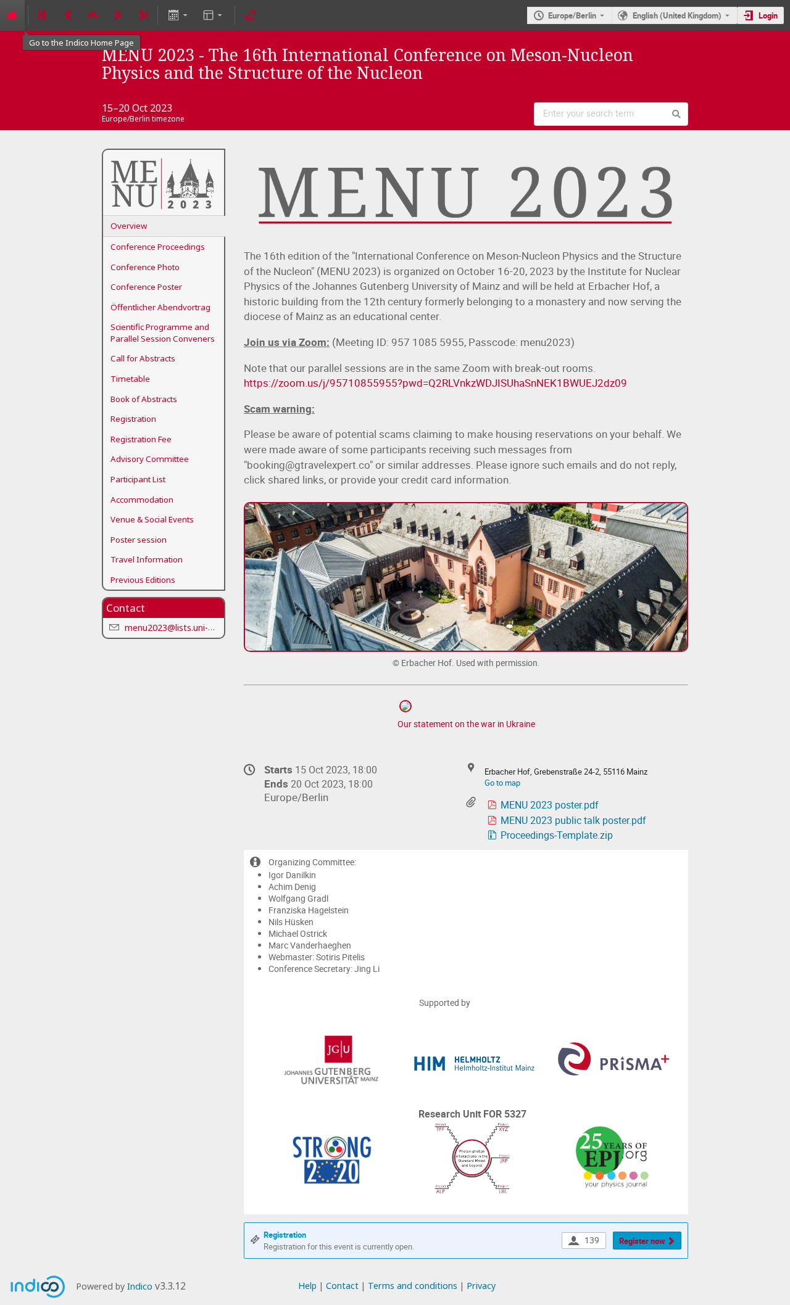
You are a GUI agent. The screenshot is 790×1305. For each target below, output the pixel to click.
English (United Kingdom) (677, 15)
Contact (342, 1285)
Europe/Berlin (572, 15)
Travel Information (146, 559)
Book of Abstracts (143, 399)
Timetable (130, 378)
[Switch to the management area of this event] (250, 15)
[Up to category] (93, 15)
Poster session (138, 539)
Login (768, 15)
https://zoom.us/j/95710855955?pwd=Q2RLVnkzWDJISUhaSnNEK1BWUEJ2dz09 (435, 383)
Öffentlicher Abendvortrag (160, 307)
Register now (642, 1240)
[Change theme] (213, 15)
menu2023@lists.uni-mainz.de (184, 627)
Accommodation (141, 499)
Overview (128, 225)
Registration (133, 418)
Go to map (502, 782)
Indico (139, 1286)
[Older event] (68, 15)
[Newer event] (118, 15)
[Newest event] (142, 15)
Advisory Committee (149, 458)
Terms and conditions (412, 1285)
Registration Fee (141, 439)
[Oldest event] (43, 15)
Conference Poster (146, 286)
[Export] (178, 15)
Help (307, 1285)
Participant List (137, 479)
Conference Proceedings (157, 246)
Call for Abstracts (142, 358)
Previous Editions (142, 579)
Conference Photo (145, 267)
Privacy (481, 1285)
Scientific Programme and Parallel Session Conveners (162, 332)
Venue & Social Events (152, 519)
